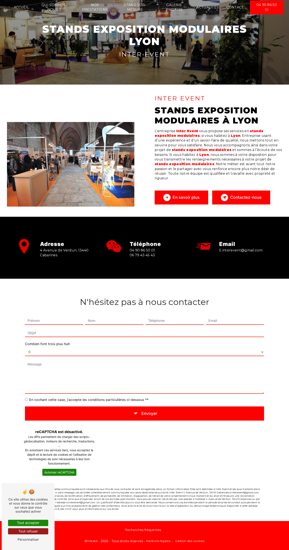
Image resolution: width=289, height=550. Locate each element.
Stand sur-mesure (135, 7)
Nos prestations (95, 7)
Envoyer (149, 413)
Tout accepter (28, 523)
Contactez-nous (245, 197)
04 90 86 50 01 (266, 7)
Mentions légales (158, 541)
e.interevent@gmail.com (241, 250)
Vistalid (92, 541)
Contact (235, 7)
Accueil (21, 7)
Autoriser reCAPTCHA (59, 472)
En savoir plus (186, 197)
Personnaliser (28, 539)
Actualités (207, 7)
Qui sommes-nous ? (54, 7)
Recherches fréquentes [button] (143, 530)
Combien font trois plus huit (47, 344)
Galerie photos (174, 7)
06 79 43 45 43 (142, 255)
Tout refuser (28, 531)
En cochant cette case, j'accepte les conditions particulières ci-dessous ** (89, 400)
